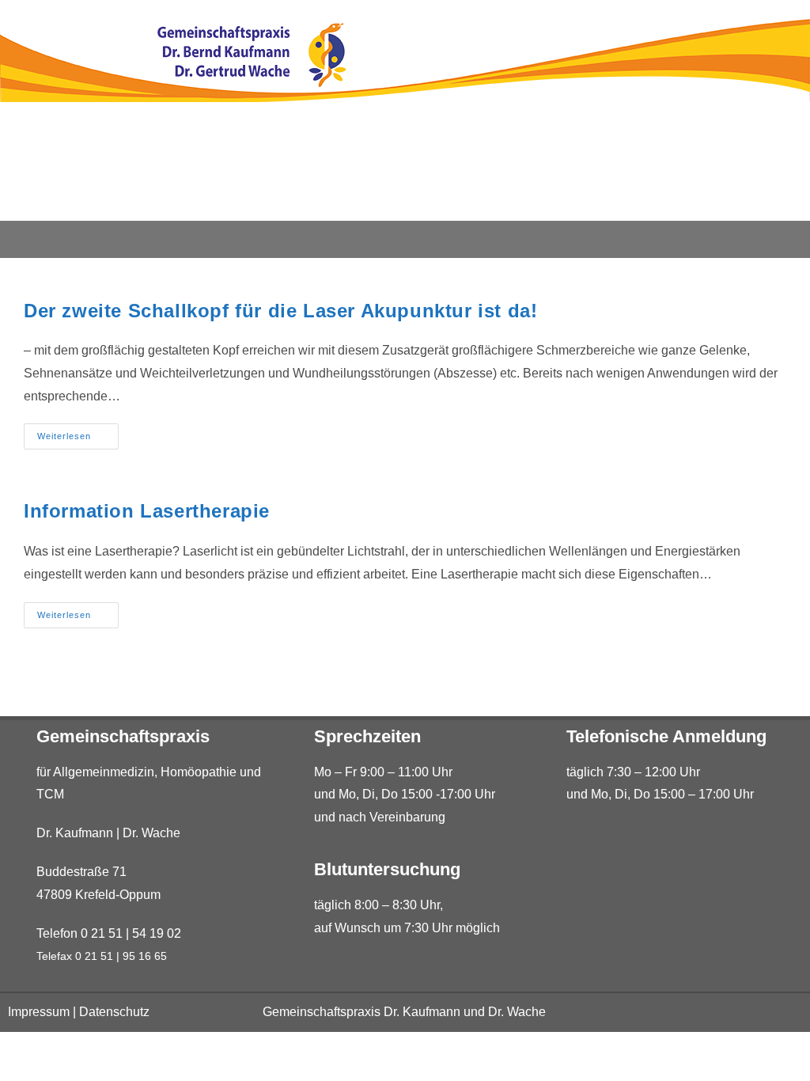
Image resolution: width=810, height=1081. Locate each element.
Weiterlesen (78, 432)
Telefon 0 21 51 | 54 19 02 (108, 933)
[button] (405, 239)
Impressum (39, 1011)
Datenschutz (114, 1011)
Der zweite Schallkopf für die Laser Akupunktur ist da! (280, 310)
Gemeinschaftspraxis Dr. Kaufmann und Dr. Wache (404, 1011)
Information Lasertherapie (147, 511)
